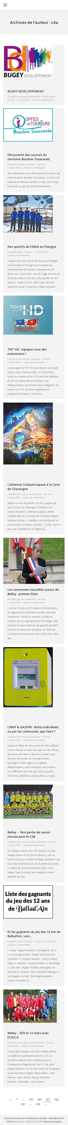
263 (23, 1104)
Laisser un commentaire (43, 100)
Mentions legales (53, 1121)
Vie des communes (26, 164)
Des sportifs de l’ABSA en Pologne (31, 247)
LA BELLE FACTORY (33, 1121)
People (44, 96)
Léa (54, 22)
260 (39, 1099)
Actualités (12, 96)
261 (48, 1099)
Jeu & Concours (24, 941)
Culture (24, 494)
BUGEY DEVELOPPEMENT (25, 91)
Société (52, 96)
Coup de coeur (14, 359)
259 (31, 1099)
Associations (23, 1042)
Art (18, 494)
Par (10, 100)
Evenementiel (34, 96)
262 (57, 1099)
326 (38, 1104)
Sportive (40, 1042)
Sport (20, 252)
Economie (22, 96)
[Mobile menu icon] (5, 5)
